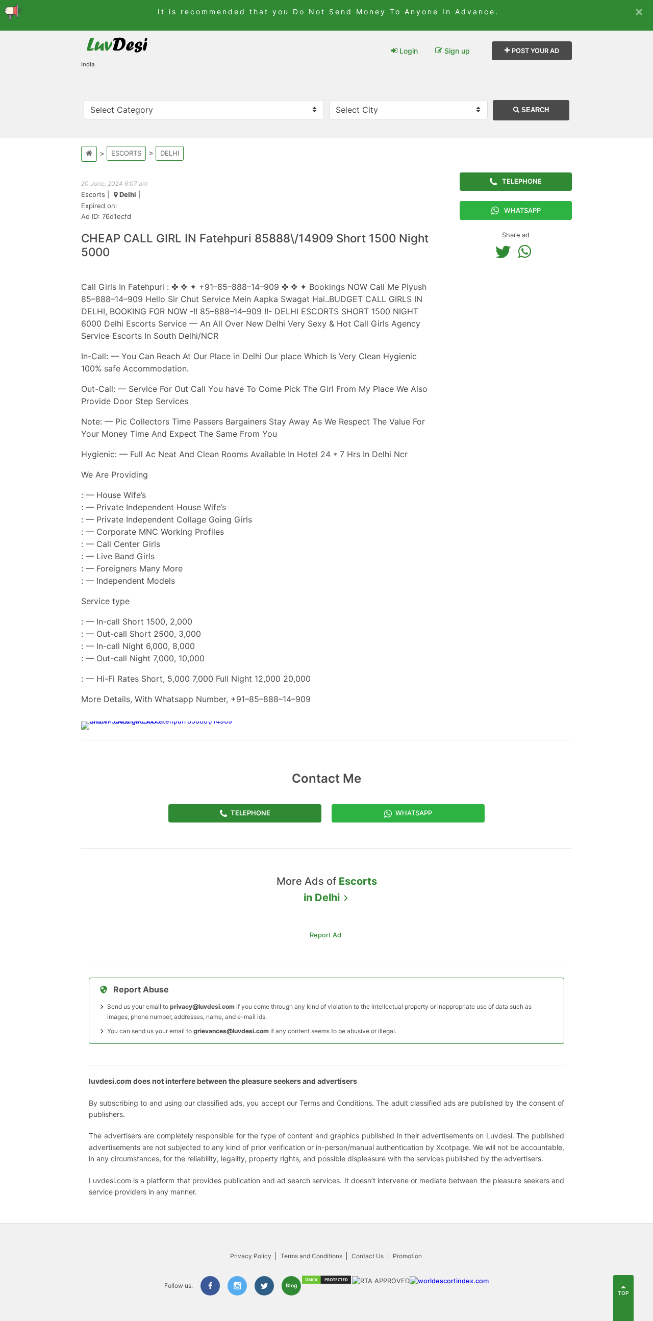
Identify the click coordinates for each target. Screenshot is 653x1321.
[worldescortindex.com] (449, 1281)
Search (534, 110)
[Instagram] (237, 1285)
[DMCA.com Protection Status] (326, 1282)
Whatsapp (522, 210)
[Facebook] (210, 1285)
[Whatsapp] (527, 251)
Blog (291, 1285)
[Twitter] (505, 251)
